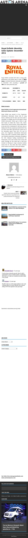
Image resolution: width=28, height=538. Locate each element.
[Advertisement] (14, 21)
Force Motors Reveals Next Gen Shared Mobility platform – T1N (13, 527)
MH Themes (14, 536)
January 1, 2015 (6, 57)
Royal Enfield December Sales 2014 (11, 157)
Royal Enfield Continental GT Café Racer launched (16, 215)
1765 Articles (19, 175)
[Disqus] (14, 248)
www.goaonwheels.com (16, 476)
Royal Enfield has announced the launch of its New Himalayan (17, 207)
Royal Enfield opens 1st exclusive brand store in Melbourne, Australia (17, 223)
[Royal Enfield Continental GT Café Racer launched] (4, 216)
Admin (13, 57)
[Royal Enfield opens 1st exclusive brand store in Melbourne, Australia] (4, 223)
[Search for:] (14, 38)
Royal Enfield (8, 154)
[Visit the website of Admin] (11, 180)
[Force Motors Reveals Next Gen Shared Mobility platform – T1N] (14, 513)
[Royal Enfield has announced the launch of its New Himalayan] (4, 208)
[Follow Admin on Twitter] (16, 180)
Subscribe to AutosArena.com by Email (10, 308)
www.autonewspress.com (8, 477)
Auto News (10, 42)
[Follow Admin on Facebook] (13, 180)
